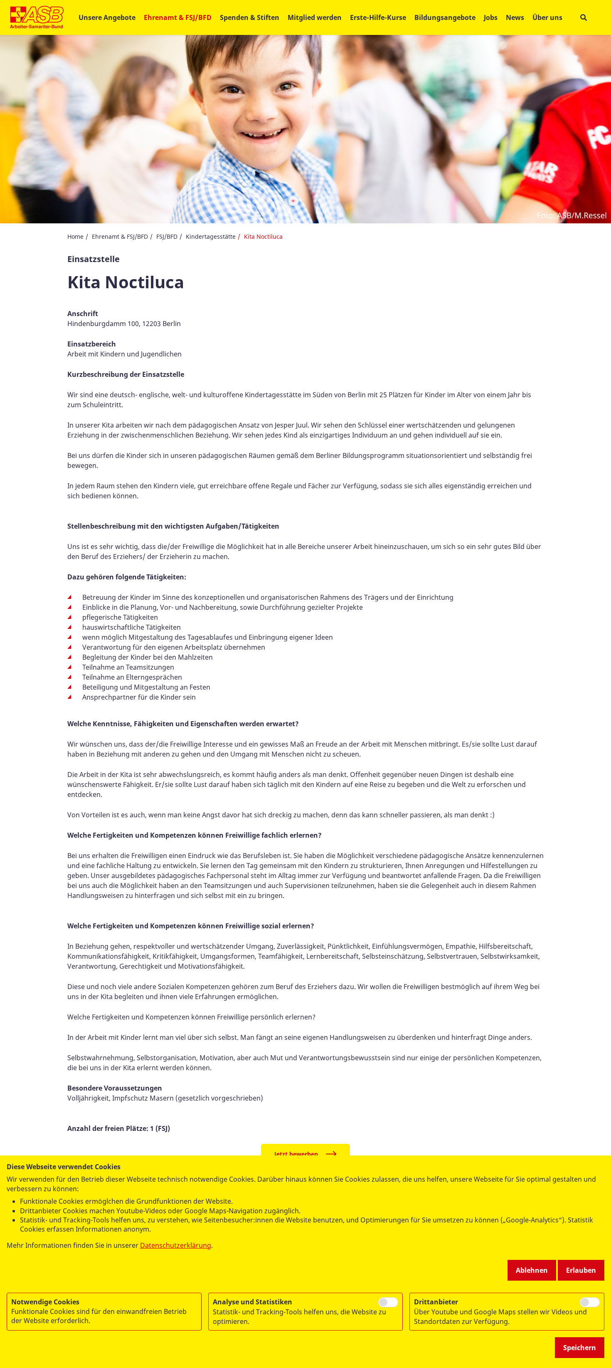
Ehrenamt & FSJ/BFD (120, 236)
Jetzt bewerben (296, 1154)
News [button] (515, 17)
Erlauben (581, 1270)
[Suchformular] (583, 17)
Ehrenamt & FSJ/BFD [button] (178, 17)
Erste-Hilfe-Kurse (378, 17)
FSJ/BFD (166, 236)
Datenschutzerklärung (175, 1245)
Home (75, 236)
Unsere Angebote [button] (107, 17)
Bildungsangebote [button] (444, 17)
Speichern (579, 1347)
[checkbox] (388, 1302)
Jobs (491, 17)
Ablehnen (532, 1270)
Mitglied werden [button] (315, 17)
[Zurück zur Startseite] (37, 17)
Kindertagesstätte (211, 236)
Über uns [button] (547, 17)
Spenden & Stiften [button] (249, 17)
